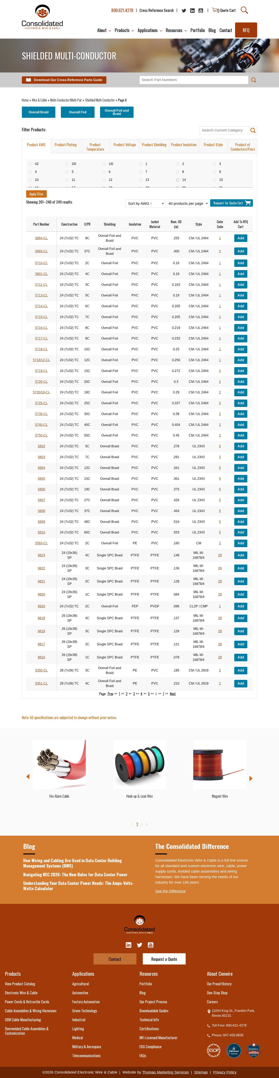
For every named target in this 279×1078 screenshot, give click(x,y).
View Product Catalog (20, 983)
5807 (41, 500)
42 (39, 164)
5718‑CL (41, 349)
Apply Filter (36, 194)
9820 (41, 594)
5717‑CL (41, 338)
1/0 (113, 164)
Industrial (78, 1019)
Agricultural (80, 983)
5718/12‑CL (41, 360)
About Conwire (220, 973)
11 (75, 180)
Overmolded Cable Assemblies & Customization (27, 1030)
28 (220, 555)
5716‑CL (41, 328)
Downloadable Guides (154, 1010)
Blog (143, 992)
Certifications (149, 1028)
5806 (41, 489)
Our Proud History (219, 983)
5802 (41, 446)
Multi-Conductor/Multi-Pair (66, 100)
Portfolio (146, 983)
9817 (41, 644)
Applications (83, 973)
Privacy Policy (225, 1072)
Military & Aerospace (86, 1046)
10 (39, 180)
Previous (28, 777)
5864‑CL (41, 238)
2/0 (76, 164)
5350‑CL (41, 670)
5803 (41, 457)
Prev (110, 693)
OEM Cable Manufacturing (23, 1019)
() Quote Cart (226, 10)
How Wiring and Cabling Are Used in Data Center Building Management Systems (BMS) (72, 863)
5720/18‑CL (41, 392)
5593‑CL (41, 543)
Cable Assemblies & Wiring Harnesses (30, 1010)
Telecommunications (86, 1055)
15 (223, 180)
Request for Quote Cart (229, 202)
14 (186, 180)
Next (173, 693)
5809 (41, 521)
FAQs (143, 1055)
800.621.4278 (122, 10)
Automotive (80, 992)
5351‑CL (41, 683)
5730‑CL (41, 414)
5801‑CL (41, 274)
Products (13, 973)
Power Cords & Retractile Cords (27, 1001)
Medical (77, 1037)
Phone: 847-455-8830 (227, 1035)
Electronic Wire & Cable (21, 992)
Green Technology (84, 1010)
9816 (41, 657)
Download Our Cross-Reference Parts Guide (68, 80)
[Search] (244, 10)
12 (113, 180)
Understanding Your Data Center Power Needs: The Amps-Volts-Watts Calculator (78, 885)
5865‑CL (41, 251)
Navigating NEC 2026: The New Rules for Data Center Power (75, 874)
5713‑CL (41, 295)
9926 (41, 606)
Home (25, 100)
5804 (41, 468)
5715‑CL (41, 317)
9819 (41, 618)
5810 (41, 532)
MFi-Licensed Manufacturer (158, 1037)
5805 (41, 478)
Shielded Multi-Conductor (100, 100)
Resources (149, 973)
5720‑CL (41, 381)
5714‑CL (41, 306)
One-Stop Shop (217, 992)
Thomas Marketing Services (165, 1072)
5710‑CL (41, 263)
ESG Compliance (151, 1046)
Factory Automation (86, 1001)
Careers (212, 1001)
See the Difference (170, 891)
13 (149, 180)
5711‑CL (41, 284)
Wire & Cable (39, 100)
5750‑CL (41, 435)
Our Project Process (153, 1001)
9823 (41, 555)
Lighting (78, 1028)
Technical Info (149, 1019)
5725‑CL (41, 403)
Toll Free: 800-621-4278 (229, 1025)
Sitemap (201, 1072)
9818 (41, 631)
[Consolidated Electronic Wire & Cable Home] (42, 16)
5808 (41, 511)
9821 (41, 581)
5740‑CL (41, 425)
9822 (41, 568)
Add (241, 238)
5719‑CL (41, 371)
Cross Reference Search (157, 10)
